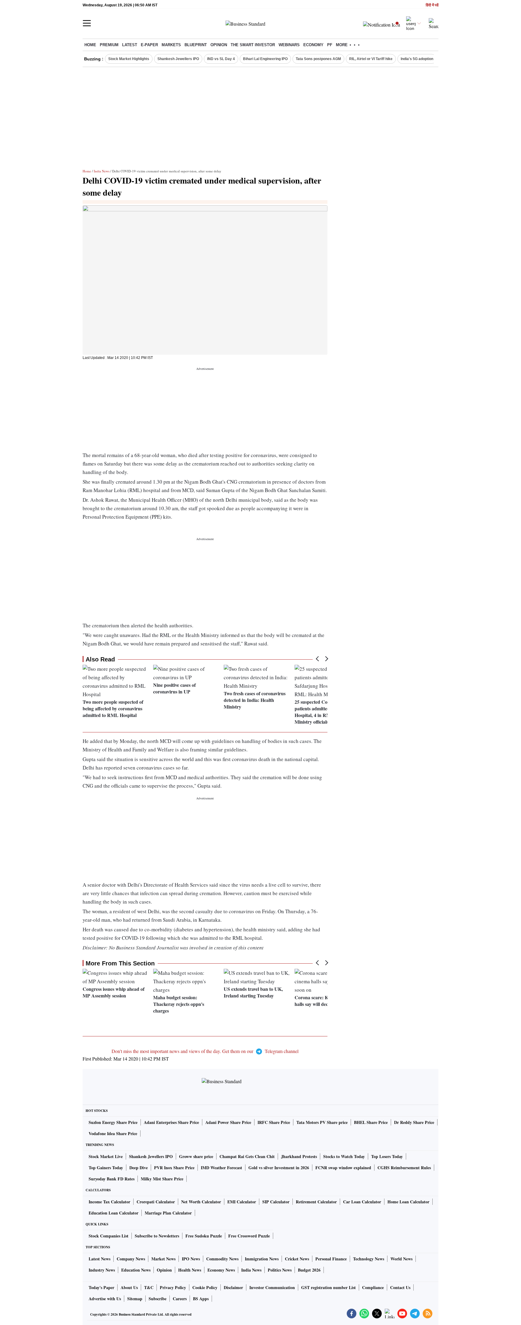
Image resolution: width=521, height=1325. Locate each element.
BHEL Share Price (371, 1122)
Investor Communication (272, 1287)
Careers (180, 1298)
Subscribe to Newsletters (157, 1236)
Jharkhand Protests (299, 1156)
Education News (135, 1270)
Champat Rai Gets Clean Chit (247, 1156)
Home (90, 45)
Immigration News (262, 1259)
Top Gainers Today (106, 1167)
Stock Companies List (108, 1236)
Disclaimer (233, 1287)
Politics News (280, 1270)
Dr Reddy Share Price (414, 1122)
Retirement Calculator (316, 1202)
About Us (129, 1287)
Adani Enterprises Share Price (171, 1122)
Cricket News (297, 1259)
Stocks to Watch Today (344, 1156)
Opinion (218, 45)
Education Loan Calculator (113, 1213)
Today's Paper (101, 1287)
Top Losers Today (387, 1156)
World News (401, 1259)
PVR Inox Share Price (174, 1167)
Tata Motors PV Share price (322, 1122)
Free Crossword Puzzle (249, 1236)
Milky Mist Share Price (162, 1179)
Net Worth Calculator (201, 1202)
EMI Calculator (241, 1202)
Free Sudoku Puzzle (203, 1236)
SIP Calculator (275, 1202)
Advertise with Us (105, 1298)
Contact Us (400, 1287)
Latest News (99, 1259)
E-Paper (149, 45)
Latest (129, 45)
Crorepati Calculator (156, 1202)
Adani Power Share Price (228, 1122)
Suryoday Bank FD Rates (111, 1179)
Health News (189, 1270)
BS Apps (201, 1298)
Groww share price (196, 1156)
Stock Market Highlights (128, 59)
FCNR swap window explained (343, 1167)
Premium (109, 45)
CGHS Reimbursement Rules (404, 1167)
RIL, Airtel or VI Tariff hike (371, 59)
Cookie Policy (204, 1287)
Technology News (368, 1259)
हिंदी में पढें (432, 5)
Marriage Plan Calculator (168, 1213)
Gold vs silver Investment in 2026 (278, 1167)
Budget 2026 (309, 1270)
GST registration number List (328, 1287)
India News (101, 171)
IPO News (191, 1259)
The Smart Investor (253, 45)
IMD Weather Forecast (221, 1167)
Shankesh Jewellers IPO (178, 59)
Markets (171, 45)
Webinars (289, 45)
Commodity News (222, 1259)
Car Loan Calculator (362, 1202)
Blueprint (196, 45)
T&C (148, 1287)
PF (329, 45)
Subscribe (157, 1298)
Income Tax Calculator (109, 1202)
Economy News (221, 1270)
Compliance (373, 1287)
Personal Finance (331, 1259)
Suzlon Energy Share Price (113, 1122)
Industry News (102, 1270)
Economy (313, 45)
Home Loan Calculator (408, 1202)
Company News (131, 1259)
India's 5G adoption (417, 59)
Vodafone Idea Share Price (113, 1133)
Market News (163, 1259)
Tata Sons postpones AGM (318, 59)
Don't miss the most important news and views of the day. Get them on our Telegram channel (205, 1051)
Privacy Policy (173, 1287)
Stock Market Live (106, 1156)
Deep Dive (138, 1167)
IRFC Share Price (273, 1122)
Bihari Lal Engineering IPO (265, 59)
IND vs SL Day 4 (221, 59)
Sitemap (134, 1298)
